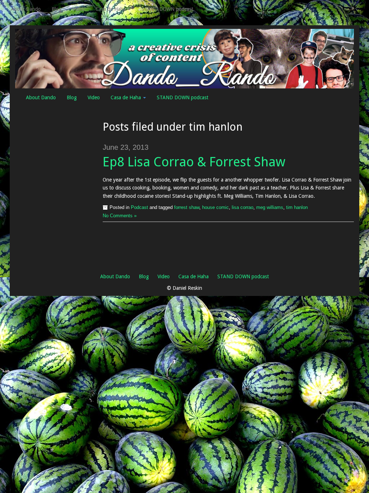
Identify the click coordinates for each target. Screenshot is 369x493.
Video (78, 9)
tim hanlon (297, 207)
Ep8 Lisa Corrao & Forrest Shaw (194, 162)
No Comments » (120, 215)
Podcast (139, 207)
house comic (215, 207)
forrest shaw (186, 207)
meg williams (269, 207)
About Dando (26, 9)
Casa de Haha (111, 9)
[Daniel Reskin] (184, 58)
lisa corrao (242, 207)
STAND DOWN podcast (167, 9)
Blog (57, 9)
